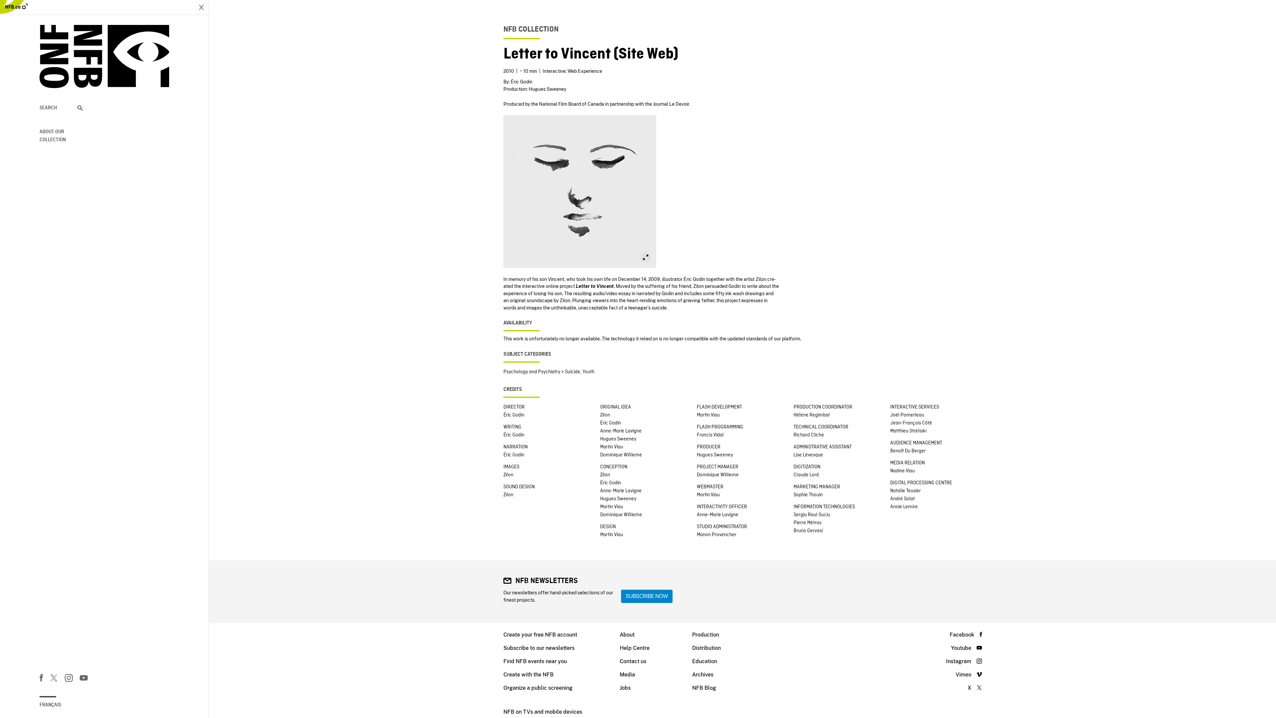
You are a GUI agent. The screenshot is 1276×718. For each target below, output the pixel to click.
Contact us (633, 661)
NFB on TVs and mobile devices (542, 712)
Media (627, 674)
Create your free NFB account (540, 635)
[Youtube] (84, 679)
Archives (702, 674)
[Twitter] (54, 679)
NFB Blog (704, 688)
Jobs (625, 688)
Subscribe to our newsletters (539, 648)
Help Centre (635, 648)
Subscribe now (647, 596)
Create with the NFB (528, 674)
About (627, 635)
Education (704, 661)
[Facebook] (41, 679)
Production (705, 635)
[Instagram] (69, 679)
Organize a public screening (538, 688)
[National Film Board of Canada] (104, 56)
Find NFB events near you (535, 661)
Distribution (706, 648)
